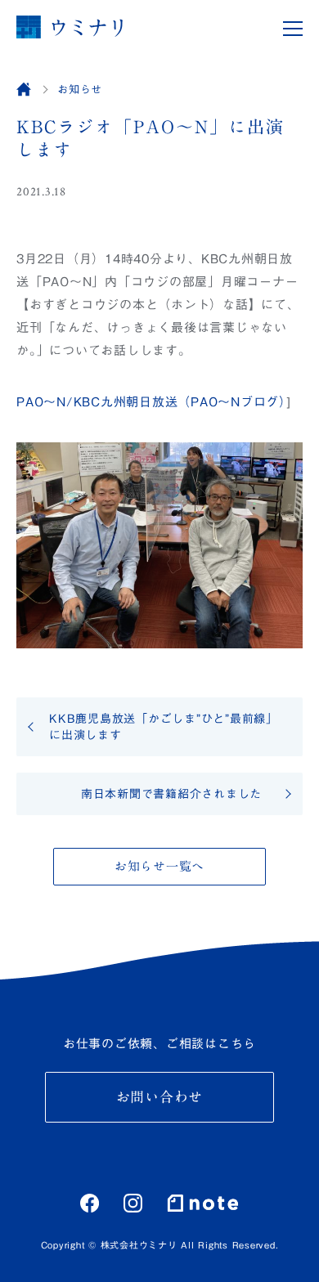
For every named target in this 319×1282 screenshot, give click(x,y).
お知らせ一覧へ (159, 866)
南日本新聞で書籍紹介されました (171, 794)
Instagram (133, 1203)
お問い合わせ (160, 1097)
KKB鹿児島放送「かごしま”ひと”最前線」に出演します (163, 727)
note (203, 1203)
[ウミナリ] (69, 26)
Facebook (89, 1203)
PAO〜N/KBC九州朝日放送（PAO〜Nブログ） (151, 402)
